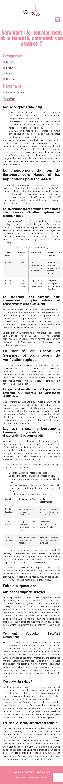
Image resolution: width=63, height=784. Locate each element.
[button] (57, 19)
